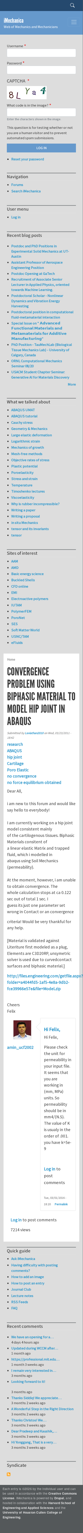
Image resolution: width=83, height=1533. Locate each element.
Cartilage (15, 763)
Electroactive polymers (29, 598)
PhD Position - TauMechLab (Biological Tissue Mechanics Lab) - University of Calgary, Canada (41, 349)
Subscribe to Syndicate (8, 1474)
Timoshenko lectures (28, 491)
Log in (49, 1169)
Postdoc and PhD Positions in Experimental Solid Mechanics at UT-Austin (40, 251)
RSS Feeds (19, 1301)
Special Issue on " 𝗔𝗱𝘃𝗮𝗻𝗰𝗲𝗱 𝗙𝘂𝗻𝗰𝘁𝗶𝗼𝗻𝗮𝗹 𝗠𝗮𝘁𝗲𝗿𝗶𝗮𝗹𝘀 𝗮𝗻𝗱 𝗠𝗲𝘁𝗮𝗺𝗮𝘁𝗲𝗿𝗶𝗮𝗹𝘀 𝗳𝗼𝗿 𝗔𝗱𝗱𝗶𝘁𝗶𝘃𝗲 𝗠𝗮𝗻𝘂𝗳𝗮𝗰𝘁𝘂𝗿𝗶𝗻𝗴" (39, 331)
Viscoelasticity (22, 497)
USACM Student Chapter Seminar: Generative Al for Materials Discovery (40, 374)
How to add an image (27, 1276)
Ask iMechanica (23, 1258)
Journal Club (21, 1289)
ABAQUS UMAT (23, 409)
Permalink (61, 1204)
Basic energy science (27, 573)
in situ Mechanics (24, 522)
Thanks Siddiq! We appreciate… (36, 1397)
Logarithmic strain (25, 441)
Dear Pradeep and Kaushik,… (34, 1431)
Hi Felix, (52, 1029)
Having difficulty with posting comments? (34, 1268)
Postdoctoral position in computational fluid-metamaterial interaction (42, 314)
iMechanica (13, 20)
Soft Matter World (25, 630)
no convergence (21, 776)
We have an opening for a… (32, 1336)
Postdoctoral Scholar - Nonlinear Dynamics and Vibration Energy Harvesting (37, 300)
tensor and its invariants (30, 528)
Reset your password (27, 159)
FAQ (14, 1308)
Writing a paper (23, 510)
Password (14, 63)
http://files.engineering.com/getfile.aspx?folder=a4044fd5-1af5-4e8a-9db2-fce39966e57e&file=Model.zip (45, 982)
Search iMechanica (26, 191)
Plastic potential (24, 466)
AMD (15, 567)
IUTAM (16, 605)
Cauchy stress (22, 422)
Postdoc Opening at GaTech (33, 273)
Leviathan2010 (34, 733)
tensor (16, 535)
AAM (14, 561)
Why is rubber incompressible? (35, 503)
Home (11, 659)
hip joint (14, 757)
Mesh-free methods (26, 453)
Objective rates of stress (30, 459)
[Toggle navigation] (74, 22)
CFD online (19, 586)
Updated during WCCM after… (34, 1348)
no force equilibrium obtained (34, 782)
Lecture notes (22, 1295)
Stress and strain (24, 478)
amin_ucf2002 (20, 1047)
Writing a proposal (25, 516)
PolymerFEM (21, 611)
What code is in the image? (27, 105)
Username (15, 45)
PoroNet (18, 617)
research (15, 744)
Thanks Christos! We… (28, 1420)
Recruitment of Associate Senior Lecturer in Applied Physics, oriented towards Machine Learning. (40, 284)
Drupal (59, 1498)
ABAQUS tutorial (24, 416)
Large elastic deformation (31, 435)
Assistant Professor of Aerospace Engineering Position (37, 265)
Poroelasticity (22, 472)
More (72, 384)
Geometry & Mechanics (29, 428)
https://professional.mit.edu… (35, 1359)
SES (14, 623)
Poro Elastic (18, 769)
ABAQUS (14, 750)
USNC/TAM (20, 636)
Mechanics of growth (27, 447)
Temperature (21, 485)
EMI (14, 592)
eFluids (17, 642)
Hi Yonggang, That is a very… (33, 1442)
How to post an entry (27, 1283)
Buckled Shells (23, 579)
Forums (17, 184)
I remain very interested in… (33, 1370)
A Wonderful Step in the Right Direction (42, 1408)
